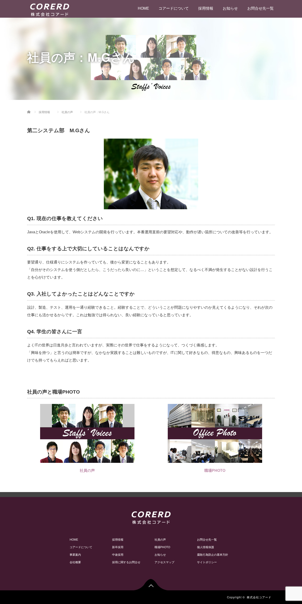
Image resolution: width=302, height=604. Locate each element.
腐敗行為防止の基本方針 (212, 554)
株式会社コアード (259, 597)
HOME (143, 8)
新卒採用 (117, 547)
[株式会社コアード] (49, 9)
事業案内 (75, 554)
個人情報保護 (205, 547)
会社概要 (75, 562)
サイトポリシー (207, 562)
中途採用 (117, 554)
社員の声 (87, 470)
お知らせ (230, 8)
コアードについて (174, 8)
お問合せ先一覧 (260, 8)
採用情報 (205, 8)
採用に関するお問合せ (126, 562)
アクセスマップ (164, 562)
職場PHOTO (214, 470)
